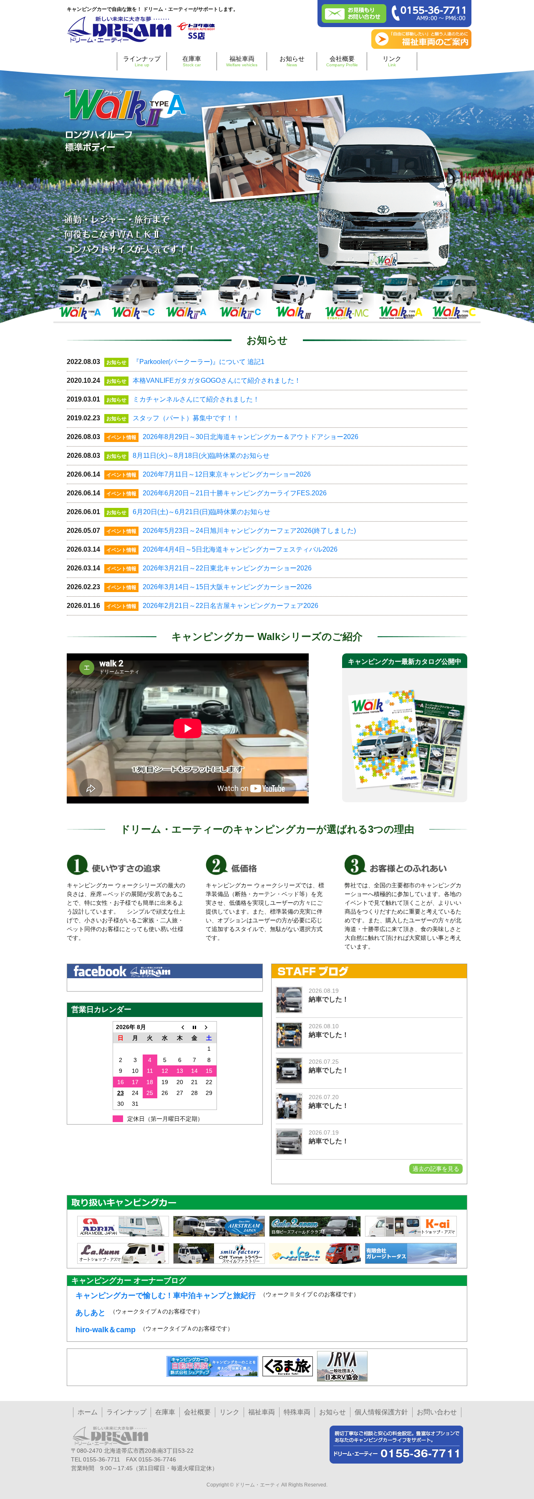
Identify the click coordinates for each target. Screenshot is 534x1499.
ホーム (88, 1412)
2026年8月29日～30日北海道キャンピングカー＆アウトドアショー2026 (250, 436)
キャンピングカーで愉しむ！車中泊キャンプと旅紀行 (166, 1295)
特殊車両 (297, 1412)
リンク (392, 61)
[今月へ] (194, 1026)
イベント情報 (121, 437)
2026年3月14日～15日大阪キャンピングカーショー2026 (227, 586)
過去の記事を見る (436, 1168)
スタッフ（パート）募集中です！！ (186, 418)
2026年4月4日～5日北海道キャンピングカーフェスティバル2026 (240, 549)
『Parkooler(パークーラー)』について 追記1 (198, 361)
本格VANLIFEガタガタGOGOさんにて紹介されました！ (217, 380)
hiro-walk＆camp (106, 1330)
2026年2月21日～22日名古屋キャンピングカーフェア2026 (230, 605)
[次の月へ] (209, 1026)
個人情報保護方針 (381, 1412)
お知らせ (292, 61)
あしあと (91, 1312)
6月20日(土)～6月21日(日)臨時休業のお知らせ (201, 511)
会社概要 (342, 61)
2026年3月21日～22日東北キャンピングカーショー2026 (227, 568)
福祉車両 (241, 61)
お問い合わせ (437, 1412)
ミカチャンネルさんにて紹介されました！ (196, 399)
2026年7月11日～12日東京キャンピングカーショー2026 (227, 474)
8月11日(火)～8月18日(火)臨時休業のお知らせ (201, 455)
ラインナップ (142, 61)
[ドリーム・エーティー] (142, 28)
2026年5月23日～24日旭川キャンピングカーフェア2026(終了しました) (249, 530)
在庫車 (191, 61)
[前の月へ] (179, 1026)
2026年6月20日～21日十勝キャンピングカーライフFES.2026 (235, 493)
